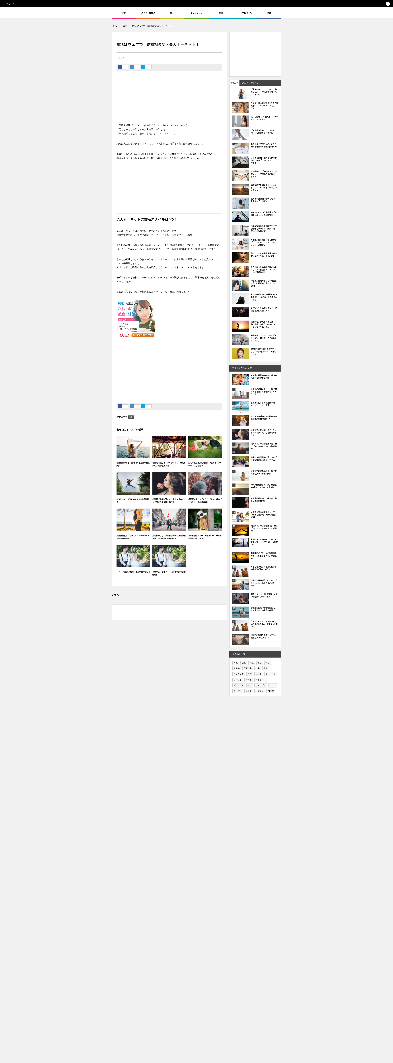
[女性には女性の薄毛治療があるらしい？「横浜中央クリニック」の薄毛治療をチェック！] (240, 275)
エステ (249, 691)
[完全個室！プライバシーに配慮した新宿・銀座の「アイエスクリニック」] (240, 344)
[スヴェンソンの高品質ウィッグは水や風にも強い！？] (240, 315)
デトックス (261, 680)
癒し (172, 13)
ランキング (239, 674)
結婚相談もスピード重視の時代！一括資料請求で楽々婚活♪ (205, 537)
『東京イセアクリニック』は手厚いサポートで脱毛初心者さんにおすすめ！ (264, 92)
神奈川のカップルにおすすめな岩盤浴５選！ (133, 500)
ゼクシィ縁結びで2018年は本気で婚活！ (133, 572)
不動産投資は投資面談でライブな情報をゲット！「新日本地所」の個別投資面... (264, 228)
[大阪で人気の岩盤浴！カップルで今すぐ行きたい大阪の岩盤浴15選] (240, 520)
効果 (258, 668)
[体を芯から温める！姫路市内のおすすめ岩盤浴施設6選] (240, 425)
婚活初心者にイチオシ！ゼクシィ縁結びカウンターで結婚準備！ (205, 500)
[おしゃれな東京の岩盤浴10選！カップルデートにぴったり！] (205, 447)
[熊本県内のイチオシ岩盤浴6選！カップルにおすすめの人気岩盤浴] (240, 561)
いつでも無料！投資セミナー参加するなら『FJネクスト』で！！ (264, 160)
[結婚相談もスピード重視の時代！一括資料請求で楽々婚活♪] (205, 520)
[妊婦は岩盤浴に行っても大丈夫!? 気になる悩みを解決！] (133, 520)
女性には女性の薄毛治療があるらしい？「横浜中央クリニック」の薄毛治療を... (264, 269)
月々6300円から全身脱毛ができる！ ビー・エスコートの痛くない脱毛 (264, 297)
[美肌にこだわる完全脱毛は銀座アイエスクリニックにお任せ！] (240, 262)
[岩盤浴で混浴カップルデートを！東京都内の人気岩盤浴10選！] (169, 447)
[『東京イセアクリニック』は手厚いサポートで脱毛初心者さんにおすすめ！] (240, 98)
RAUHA (10, 3)
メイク (259, 674)
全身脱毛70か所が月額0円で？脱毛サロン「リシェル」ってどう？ (264, 105)
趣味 (221, 13)
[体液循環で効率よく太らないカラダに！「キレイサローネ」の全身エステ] (240, 193)
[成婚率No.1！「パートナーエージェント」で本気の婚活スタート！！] (240, 180)
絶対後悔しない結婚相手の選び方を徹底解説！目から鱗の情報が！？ (169, 537)
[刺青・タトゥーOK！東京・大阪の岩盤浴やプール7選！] (240, 602)
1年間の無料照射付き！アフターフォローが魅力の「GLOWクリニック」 (264, 351)
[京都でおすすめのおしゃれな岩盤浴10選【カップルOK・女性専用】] (240, 546)
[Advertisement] (169, 98)
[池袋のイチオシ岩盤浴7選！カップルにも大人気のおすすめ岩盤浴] (240, 534)
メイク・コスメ (148, 13)
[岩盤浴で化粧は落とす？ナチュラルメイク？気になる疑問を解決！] (169, 483)
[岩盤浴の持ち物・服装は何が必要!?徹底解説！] (133, 447)
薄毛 (236, 663)
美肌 (252, 663)
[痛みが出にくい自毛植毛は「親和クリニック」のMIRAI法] (240, 221)
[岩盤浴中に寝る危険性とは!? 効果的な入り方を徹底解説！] (240, 480)
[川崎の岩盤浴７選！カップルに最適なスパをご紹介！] (240, 643)
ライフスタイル (245, 13)
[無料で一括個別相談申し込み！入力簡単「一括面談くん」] (240, 207)
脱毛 (244, 663)
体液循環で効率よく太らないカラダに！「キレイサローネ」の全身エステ (264, 187)
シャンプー (261, 685)
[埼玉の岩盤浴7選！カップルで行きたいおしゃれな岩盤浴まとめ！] (240, 589)
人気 (266, 668)
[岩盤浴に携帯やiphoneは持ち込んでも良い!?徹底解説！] (240, 384)
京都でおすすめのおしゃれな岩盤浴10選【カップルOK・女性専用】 (264, 542)
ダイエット (239, 685)
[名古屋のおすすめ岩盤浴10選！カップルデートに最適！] (240, 411)
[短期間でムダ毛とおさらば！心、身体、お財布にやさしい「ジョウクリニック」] (240, 330)
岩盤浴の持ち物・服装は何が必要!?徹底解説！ (133, 464)
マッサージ (271, 674)
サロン (273, 685)
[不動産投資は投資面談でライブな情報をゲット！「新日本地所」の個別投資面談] (240, 234)
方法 (268, 663)
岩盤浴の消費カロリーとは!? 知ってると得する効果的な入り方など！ (264, 391)
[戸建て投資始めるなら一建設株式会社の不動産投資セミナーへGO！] (240, 289)
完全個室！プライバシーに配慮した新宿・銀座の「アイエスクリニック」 (264, 338)
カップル (238, 691)
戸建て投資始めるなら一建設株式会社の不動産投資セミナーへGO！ (264, 283)
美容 (124, 13)
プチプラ (238, 680)
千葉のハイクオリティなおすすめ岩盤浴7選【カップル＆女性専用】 (264, 624)
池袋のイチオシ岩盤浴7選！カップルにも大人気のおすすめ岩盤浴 (264, 528)
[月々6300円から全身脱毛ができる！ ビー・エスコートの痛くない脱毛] (240, 303)
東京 (260, 663)
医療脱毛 (248, 668)
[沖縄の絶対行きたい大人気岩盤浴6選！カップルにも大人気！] (240, 493)
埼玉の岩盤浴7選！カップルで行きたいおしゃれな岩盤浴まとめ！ (264, 583)
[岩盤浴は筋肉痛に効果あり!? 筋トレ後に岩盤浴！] (240, 507)
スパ (250, 685)
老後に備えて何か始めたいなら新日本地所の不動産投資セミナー (264, 146)
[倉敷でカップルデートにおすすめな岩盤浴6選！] (169, 556)
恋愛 (269, 13)
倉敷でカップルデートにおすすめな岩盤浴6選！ (169, 573)
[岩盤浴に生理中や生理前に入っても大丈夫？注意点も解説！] (240, 616)
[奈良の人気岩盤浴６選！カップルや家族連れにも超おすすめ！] (240, 466)
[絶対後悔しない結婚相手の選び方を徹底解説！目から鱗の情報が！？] (169, 520)
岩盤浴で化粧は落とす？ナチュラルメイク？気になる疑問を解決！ (169, 500)
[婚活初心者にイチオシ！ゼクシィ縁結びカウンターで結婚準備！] (205, 483)
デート (249, 680)
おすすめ (260, 691)
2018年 (271, 691)
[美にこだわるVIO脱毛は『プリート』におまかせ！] (240, 125)
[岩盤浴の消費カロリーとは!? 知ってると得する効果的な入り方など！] (240, 397)
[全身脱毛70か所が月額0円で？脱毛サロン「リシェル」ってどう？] (240, 113)
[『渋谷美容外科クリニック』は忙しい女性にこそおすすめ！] (240, 139)
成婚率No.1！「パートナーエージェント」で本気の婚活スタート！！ (264, 174)
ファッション (196, 13)
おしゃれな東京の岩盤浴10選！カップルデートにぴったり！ (205, 464)
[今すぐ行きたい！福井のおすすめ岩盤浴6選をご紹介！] (240, 575)
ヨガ (250, 674)
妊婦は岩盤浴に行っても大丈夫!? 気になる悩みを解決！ (133, 537)
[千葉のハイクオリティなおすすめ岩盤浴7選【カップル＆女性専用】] (240, 630)
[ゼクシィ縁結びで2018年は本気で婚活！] (133, 556)
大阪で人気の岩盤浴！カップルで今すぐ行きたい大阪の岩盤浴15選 (264, 514)
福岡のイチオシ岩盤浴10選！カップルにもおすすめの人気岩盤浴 (264, 446)
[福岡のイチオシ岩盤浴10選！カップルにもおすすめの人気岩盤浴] (240, 452)
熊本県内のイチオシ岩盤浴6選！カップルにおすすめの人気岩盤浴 (264, 555)
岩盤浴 (237, 668)
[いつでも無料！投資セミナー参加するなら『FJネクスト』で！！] (240, 166)
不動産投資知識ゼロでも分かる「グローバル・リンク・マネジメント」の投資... (264, 242)
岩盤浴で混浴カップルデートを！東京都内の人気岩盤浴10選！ (169, 464)
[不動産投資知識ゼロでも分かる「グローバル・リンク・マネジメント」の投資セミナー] (240, 248)
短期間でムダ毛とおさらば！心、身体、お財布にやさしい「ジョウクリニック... (263, 324)
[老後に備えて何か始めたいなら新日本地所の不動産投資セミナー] (240, 152)
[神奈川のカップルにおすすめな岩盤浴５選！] (133, 483)
